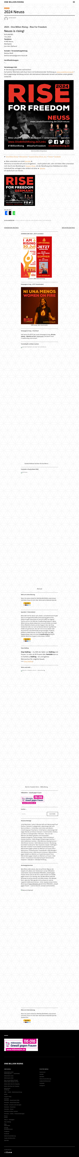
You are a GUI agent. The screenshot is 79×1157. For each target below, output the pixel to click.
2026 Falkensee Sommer (42, 843)
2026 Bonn (31, 859)
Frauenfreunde (33, 850)
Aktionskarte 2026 (8, 1072)
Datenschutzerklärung (10, 1136)
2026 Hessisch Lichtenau (40, 852)
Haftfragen (53, 845)
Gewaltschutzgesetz (26, 837)
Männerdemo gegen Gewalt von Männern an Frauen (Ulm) (38, 848)
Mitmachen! (23, 157)
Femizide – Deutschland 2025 (11, 1102)
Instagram (6, 1131)
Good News (7, 1125)
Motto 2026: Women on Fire (11, 1081)
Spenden (28, 161)
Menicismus (24, 850)
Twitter (9, 1152)
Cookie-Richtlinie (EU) (9, 1138)
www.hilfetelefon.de (34, 884)
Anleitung (6, 1090)
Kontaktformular (8, 1129)
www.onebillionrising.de (65, 72)
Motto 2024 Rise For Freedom (11, 1086)
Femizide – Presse (8, 1109)
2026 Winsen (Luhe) (26, 852)
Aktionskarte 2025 (8, 1075)
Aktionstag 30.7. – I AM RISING (12, 1073)
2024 (17, 220)
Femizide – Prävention (10, 1107)
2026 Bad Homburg (40, 859)
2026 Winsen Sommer (27, 843)
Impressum (42, 1072)
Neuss (22, 220)
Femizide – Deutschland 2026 (11, 1100)
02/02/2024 (12, 17)
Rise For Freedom (45, 220)
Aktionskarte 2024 (8, 1078)
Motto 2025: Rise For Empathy (12, 1084)
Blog (5, 1124)
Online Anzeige (38, 837)
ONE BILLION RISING (14, 2)
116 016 (46, 882)
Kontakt (6, 1127)
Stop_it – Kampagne (9, 1119)
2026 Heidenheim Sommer (28, 841)
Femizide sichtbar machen (11, 1111)
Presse (50, 157)
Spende (42, 168)
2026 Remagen (52, 850)
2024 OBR (7, 8)
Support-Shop (30, 166)
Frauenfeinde (43, 850)
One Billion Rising (12, 157)
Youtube (11, 1152)
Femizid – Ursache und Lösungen (12, 1104)
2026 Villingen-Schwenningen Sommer (43, 839)
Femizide (6, 1099)
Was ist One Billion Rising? (11, 1080)
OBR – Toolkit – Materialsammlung (13, 1092)
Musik (5, 1094)
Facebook (57, 157)
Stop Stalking (28, 661)
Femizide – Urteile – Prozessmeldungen (14, 1113)
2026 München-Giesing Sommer (47, 841)
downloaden (40, 336)
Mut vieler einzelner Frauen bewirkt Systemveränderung (37, 847)
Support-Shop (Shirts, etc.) (38, 157)
